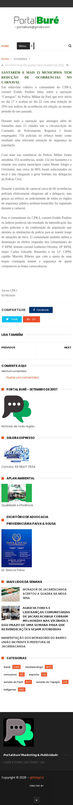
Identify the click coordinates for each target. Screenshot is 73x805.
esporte (34, 674)
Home (5, 46)
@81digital (37, 778)
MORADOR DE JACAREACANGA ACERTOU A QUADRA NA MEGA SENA (45, 593)
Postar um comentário (22, 377)
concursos (10, 674)
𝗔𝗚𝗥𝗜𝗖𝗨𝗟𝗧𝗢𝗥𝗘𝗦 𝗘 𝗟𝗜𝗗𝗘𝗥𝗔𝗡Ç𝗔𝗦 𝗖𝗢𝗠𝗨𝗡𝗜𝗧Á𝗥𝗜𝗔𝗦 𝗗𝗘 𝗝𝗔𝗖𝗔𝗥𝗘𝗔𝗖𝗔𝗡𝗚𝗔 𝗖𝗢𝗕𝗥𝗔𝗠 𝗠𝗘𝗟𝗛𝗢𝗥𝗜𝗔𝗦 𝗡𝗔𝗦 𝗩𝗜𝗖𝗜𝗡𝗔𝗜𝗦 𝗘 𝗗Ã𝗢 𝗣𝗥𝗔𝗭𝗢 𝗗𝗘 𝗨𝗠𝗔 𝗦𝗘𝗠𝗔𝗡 (35, 618)
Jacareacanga (34, 667)
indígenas (10, 689)
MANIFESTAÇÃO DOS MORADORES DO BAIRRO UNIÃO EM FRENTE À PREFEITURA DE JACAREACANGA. (34, 642)
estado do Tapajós (48, 682)
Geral (7, 667)
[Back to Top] (36, 800)
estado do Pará (13, 682)
